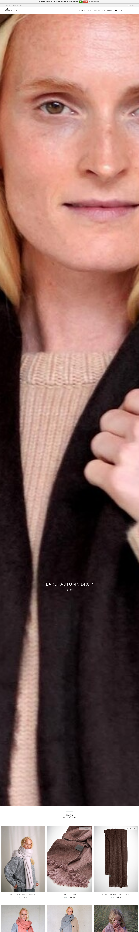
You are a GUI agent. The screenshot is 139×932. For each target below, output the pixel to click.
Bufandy (82, 10)
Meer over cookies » (95, 1)
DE (17, 5)
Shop (89, 10)
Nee (85, 1)
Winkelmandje (107, 10)
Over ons (96, 10)
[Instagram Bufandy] (132, 5)
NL (14, 5)
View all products (69, 818)
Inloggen (8, 5)
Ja (80, 1)
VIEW (19, 897)
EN (21, 5)
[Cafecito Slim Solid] (116, 859)
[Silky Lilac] (23, 859)
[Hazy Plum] (69, 859)
